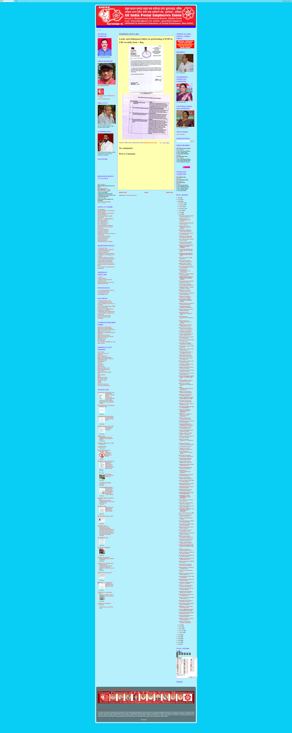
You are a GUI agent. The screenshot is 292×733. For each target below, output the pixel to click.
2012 (179, 640)
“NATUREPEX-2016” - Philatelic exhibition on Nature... (186, 288)
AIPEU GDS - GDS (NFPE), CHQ (106, 392)
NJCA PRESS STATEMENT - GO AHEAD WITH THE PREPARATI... (186, 510)
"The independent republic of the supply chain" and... (186, 352)
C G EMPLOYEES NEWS (105, 482)
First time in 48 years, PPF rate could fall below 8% (186, 589)
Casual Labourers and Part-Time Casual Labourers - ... (186, 374)
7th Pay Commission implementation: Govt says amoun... (186, 452)
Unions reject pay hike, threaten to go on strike (186, 240)
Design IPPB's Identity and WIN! (186, 513)
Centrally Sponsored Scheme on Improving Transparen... (186, 304)
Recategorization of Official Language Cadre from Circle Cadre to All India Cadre (106, 501)
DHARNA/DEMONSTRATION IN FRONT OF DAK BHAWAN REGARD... (186, 278)
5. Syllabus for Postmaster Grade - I (106, 253)
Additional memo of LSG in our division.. (109, 595)
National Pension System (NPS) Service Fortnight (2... (186, 604)
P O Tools (101, 473)
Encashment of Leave (103, 232)
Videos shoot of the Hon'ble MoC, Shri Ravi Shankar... (185, 565)
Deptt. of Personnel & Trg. (104, 369)
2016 (179, 201)
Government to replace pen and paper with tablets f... (186, 506)
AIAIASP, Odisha (103, 526)
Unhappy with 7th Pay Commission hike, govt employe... (185, 227)
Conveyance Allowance (103, 230)
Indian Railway (101, 361)
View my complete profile (104, 98)
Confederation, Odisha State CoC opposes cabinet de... (185, 237)
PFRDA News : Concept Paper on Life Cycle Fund (186, 607)
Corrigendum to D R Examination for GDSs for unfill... (185, 313)
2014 (179, 636)
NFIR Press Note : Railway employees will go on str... (185, 264)
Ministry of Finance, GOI (103, 368)
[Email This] (163, 143)
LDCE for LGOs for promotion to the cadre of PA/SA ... (186, 553)
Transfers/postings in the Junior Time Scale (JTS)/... (186, 422)
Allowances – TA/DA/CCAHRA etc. (106, 218)
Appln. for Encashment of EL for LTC (106, 329)
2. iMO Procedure (102, 278)
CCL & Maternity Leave (103, 222)
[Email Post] (160, 142)
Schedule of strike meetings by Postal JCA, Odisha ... (186, 368)
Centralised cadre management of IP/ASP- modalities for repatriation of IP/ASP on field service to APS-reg (109, 491)
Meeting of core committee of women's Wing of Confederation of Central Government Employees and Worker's (106, 466)
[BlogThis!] (164, 143)
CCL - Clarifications (102, 221)
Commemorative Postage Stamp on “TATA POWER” (186, 407)
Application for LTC (102, 337)
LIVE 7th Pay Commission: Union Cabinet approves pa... (186, 285)
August (181, 210)
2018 (179, 197)
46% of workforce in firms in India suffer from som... (185, 531)
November (181, 204)
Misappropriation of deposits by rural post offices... (186, 580)
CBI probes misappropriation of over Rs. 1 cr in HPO (186, 583)
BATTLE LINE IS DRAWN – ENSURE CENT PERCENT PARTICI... (185, 300)
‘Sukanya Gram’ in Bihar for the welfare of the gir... (186, 349)
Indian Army (100, 364)
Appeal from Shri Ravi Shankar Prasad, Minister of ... (186, 574)
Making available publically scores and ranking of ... (185, 468)
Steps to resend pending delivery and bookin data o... (186, 478)
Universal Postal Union (103, 384)
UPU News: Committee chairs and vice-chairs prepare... (186, 586)
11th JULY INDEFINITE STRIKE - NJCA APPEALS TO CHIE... (186, 398)
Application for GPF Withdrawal (105, 328)
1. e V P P (100, 277)
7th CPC (100, 382)
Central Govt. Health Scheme (104, 372)
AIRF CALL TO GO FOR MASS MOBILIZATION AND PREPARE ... (186, 246)
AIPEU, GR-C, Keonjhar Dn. (105, 572)
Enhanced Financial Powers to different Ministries (186, 310)
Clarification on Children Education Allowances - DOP (109, 585)
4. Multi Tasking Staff (103, 252)
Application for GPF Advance (104, 327)
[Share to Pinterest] (168, 143)
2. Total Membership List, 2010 (105, 302)
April (180, 627)
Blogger (149, 719)
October (181, 206)
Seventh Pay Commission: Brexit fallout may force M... (186, 356)
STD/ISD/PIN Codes (102, 360)
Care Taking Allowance (103, 229)
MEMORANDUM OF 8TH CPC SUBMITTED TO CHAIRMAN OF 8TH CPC (106, 438)
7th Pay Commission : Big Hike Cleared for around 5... (186, 282)
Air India (100, 362)
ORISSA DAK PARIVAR (104, 547)
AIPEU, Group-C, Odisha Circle (106, 461)
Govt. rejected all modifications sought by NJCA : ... (186, 267)
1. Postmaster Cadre (102, 248)
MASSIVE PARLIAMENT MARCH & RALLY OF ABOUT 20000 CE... (186, 377)
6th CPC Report (101, 209)
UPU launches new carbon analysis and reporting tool (186, 328)
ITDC (99, 373)
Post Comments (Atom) (131, 195)
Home (146, 192)
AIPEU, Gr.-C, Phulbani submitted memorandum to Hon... (186, 384)
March (180, 628)
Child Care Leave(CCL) (103, 220)
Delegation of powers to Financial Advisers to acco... (186, 550)
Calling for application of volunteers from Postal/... (185, 418)
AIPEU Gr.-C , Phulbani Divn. (106, 582)
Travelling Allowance (103, 238)
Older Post (169, 192)
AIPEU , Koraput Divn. (104, 557)
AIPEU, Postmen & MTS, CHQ (106, 426)
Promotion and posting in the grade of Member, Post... (186, 334)
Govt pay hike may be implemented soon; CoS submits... (185, 322)
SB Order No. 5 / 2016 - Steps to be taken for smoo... (186, 404)
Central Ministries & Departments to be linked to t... (186, 317)
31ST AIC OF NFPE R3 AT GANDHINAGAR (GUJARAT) (186, 425)
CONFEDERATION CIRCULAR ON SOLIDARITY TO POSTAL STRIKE (109, 509)
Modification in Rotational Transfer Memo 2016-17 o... (186, 231)
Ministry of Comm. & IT (103, 353)
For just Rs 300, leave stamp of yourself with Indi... (186, 234)
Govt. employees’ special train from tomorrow (186, 500)
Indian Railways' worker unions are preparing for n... (186, 595)
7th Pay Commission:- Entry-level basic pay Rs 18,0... (185, 243)
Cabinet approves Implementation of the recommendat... (184, 271)
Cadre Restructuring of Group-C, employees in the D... (186, 371)
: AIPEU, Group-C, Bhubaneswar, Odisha (107, 96)
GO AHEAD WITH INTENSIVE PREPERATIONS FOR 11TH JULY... (186, 254)
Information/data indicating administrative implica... (185, 459)
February (181, 630)
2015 (179, 634)
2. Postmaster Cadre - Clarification (106, 249)
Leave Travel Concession (103, 237)
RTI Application (101, 340)
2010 (179, 644)
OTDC (99, 376)
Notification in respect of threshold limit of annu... (185, 291)
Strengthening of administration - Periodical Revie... (186, 465)
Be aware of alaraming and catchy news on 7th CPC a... (186, 543)
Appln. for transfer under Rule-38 (105, 336)
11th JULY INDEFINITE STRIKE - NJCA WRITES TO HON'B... (186, 610)
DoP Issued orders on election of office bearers (109, 419)
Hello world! (101, 484)
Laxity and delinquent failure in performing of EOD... (186, 431)
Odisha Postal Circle (102, 356)
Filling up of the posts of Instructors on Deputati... (185, 297)
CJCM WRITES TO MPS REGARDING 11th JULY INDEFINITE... (185, 497)
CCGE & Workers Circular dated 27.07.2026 (109, 428)
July (180, 212)
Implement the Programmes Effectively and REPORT (108, 454)
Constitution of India (102, 378)
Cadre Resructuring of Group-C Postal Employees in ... (186, 475)
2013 (179, 638)
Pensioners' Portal (102, 380)
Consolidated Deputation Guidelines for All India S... (186, 307)
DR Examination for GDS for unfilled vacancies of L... (185, 325)
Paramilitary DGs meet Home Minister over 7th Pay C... (185, 592)
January (181, 632)
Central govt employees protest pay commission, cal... (186, 216)
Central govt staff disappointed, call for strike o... (186, 223)
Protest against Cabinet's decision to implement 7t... (186, 261)
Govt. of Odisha (101, 374)
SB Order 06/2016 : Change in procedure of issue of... (186, 381)
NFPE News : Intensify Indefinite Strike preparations (186, 274)
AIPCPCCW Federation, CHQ (106, 516)
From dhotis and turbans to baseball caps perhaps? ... (185, 331)
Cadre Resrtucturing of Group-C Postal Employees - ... (186, 487)
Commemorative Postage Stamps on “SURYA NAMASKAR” (185, 411)
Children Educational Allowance (105, 225)
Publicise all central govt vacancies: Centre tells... (185, 622)
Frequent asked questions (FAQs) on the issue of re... (185, 462)
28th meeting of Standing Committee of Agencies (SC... (186, 456)
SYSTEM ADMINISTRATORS (106, 487)
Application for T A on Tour (104, 331)
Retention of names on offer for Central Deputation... (186, 619)
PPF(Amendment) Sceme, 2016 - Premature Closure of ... (186, 484)
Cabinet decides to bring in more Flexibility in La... (185, 428)
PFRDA (99, 381)
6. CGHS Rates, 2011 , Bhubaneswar (106, 311)
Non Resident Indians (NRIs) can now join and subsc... (186, 556)
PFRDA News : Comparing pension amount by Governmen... (185, 415)
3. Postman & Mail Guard (103, 250)
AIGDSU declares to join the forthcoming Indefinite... (185, 490)
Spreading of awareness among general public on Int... (186, 559)
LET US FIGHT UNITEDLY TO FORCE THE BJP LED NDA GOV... (185, 250)
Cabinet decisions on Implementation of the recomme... (184, 220)
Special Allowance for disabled (105, 241)
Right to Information (102, 377)
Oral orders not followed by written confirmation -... (185, 515)
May (180, 625)
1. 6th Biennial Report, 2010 (104, 300)
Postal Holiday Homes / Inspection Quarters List (109, 475)
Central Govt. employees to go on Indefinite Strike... (186, 365)
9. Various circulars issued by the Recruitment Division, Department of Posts (106, 264)
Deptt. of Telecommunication (104, 357)
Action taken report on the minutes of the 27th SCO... (185, 401)
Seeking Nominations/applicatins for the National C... (186, 388)
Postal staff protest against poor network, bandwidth (186, 524)
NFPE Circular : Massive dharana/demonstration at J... (186, 537)
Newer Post (122, 192)
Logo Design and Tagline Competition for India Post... (186, 343)
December (181, 202)
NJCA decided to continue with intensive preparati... (186, 362)
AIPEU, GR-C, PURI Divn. (105, 603)
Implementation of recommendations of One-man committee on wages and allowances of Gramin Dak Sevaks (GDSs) (106, 567)
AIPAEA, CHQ (102, 506)
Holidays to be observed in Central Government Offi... (185, 392)
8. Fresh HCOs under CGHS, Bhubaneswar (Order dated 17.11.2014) (104, 317)
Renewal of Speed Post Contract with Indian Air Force (186, 613)
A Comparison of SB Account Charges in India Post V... (186, 540)
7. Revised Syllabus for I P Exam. (105, 257)
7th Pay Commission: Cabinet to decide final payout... (186, 294)
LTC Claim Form (101, 339)
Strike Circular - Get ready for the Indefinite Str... (186, 358)
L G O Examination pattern (185, 446)
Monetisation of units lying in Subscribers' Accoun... (186, 601)
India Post (100, 354)
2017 (179, 199)
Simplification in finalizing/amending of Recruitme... (185, 471)
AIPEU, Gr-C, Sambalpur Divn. (106, 563)
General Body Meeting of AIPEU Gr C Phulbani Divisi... (186, 521)
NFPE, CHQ (102, 436)
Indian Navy (100, 365)
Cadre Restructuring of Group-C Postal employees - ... (186, 337)
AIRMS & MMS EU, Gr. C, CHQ (106, 443)
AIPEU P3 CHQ (102, 446)
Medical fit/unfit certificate (104, 335)
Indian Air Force (101, 366)
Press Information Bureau (104, 385)
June (180, 214)
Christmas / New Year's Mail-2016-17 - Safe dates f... (185, 434)
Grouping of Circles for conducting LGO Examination (186, 444)
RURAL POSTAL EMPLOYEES (106, 416)
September (182, 208)
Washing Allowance (102, 240)
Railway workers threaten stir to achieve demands (186, 527)
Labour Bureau (101, 370)
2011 (179, 642)
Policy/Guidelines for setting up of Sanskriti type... (186, 568)
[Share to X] (166, 143)
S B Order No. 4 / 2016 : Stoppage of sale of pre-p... (186, 449)
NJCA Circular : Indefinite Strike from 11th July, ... (186, 340)
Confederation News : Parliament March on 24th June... (186, 533)
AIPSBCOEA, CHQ (103, 537)
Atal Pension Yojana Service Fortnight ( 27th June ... (185, 395)
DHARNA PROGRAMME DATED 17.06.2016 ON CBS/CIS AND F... (186, 546)
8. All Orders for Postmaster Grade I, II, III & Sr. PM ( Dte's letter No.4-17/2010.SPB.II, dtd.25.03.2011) (106, 260)
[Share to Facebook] (167, 143)
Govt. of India (101, 352)
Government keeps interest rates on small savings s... (186, 481)
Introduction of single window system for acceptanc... (186, 503)
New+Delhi (187, 167)
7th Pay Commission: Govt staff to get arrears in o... (186, 598)
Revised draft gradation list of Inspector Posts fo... (186, 616)
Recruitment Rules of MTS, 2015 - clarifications (186, 577)
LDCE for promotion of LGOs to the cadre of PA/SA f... (186, 437)
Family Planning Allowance (104, 236)
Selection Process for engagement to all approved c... (186, 440)
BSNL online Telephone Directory (105, 358)
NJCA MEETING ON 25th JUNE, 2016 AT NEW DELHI (186, 493)
